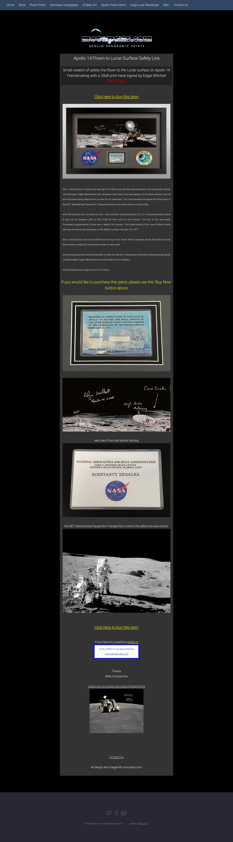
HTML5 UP (142, 823)
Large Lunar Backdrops (144, 5)
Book (22, 5)
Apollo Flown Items (113, 5)
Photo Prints (37, 5)
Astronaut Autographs (64, 5)
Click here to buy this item (116, 96)
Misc (166, 5)
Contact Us (116, 757)
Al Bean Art (90, 5)
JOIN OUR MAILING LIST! (116, 654)
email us (132, 642)
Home (10, 5)
